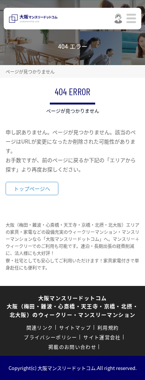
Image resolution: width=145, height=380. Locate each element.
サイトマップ (75, 327)
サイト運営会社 (101, 337)
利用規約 (108, 327)
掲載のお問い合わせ (72, 346)
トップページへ (32, 188)
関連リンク (39, 327)
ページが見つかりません (30, 71)
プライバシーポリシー (50, 337)
